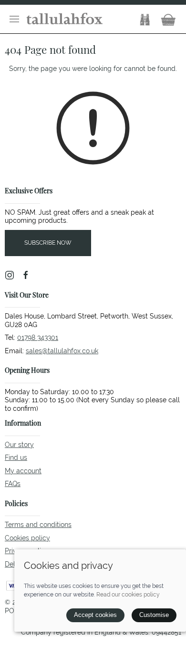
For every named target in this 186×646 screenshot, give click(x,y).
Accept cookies (95, 614)
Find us (16, 457)
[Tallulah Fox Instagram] (9, 275)
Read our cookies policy (128, 594)
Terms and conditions (38, 524)
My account (23, 471)
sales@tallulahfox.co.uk (62, 351)
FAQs (13, 483)
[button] (14, 19)
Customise (154, 614)
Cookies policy (27, 538)
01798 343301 (37, 337)
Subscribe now (48, 242)
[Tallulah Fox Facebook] (26, 275)
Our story (19, 444)
